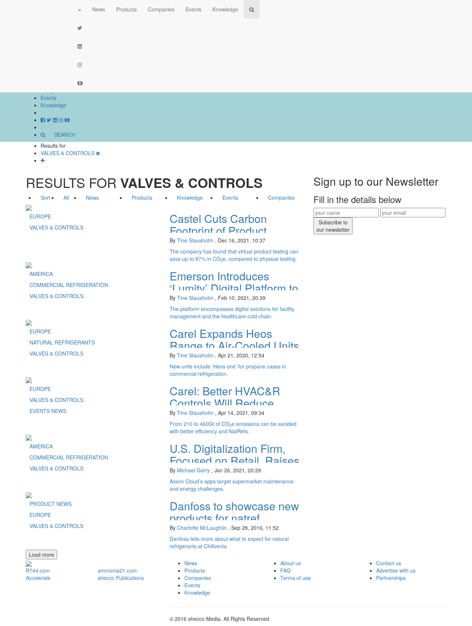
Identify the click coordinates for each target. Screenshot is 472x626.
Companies (161, 9)
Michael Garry (193, 470)
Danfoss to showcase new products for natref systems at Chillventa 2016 (236, 518)
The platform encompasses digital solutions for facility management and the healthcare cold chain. (232, 312)
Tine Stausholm (195, 240)
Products (126, 9)
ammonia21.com (117, 570)
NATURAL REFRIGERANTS (62, 342)
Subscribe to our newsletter (333, 225)
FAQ (285, 570)
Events (48, 97)
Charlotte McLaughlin (202, 527)
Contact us (388, 563)
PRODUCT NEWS (51, 503)
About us (290, 563)
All (66, 197)
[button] (79, 9)
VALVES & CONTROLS (56, 227)
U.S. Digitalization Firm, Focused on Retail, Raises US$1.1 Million (234, 460)
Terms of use (295, 577)
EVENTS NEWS (48, 411)
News (98, 9)
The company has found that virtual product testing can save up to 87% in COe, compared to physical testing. (234, 255)
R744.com (38, 570)
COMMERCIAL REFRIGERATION (69, 284)
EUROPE (40, 216)
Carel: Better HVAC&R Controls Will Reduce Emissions (225, 403)
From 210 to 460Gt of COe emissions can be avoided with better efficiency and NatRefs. (233, 427)
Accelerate (38, 577)
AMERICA (41, 273)
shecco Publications (121, 577)
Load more (41, 554)
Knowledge (53, 105)
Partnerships (391, 577)
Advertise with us (396, 570)
